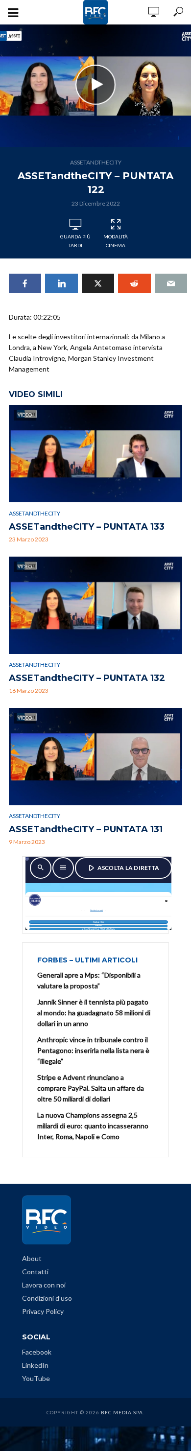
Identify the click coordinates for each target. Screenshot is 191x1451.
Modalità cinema (115, 241)
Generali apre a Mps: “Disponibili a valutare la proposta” (89, 980)
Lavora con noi (44, 1285)
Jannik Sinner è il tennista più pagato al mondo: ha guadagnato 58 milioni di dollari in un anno (93, 1013)
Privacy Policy (43, 1311)
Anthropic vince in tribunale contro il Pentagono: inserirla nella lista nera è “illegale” (93, 1050)
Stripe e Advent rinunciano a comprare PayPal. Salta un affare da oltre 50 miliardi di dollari (90, 1088)
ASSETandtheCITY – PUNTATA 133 (87, 526)
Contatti (35, 1271)
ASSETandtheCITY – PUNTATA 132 (87, 678)
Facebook (36, 1352)
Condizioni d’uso (47, 1298)
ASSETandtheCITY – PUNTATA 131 (86, 829)
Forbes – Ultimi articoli (87, 960)
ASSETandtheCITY (95, 162)
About (32, 1258)
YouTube (36, 1378)
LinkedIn (35, 1365)
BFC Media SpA (122, 1412)
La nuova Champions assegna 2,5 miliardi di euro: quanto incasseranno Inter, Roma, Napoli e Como (92, 1126)
